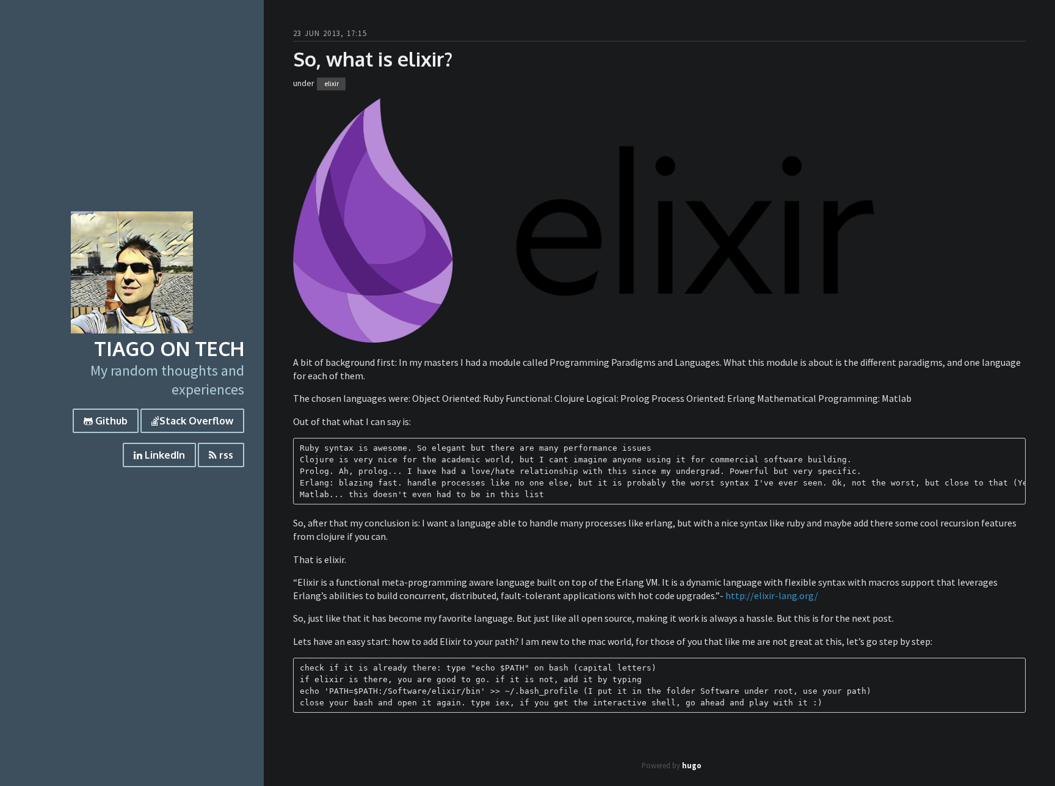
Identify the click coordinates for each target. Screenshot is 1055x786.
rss (225, 455)
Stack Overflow (196, 421)
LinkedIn (163, 455)
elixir (331, 83)
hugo (692, 765)
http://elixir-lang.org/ (771, 595)
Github (110, 421)
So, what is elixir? (372, 58)
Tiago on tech (169, 348)
